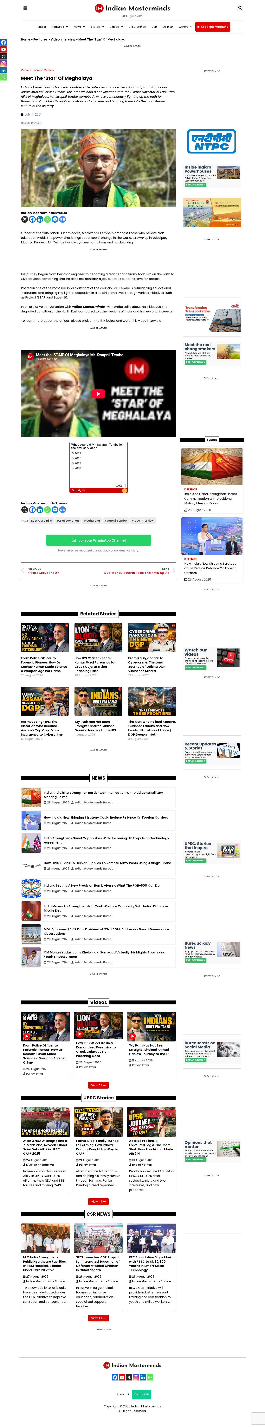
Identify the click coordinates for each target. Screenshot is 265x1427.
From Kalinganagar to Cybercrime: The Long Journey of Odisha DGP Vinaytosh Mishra (146, 664)
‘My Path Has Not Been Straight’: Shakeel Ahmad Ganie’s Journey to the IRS (95, 726)
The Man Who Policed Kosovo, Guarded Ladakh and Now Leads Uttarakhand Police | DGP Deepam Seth (152, 728)
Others (183, 27)
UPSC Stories (137, 27)
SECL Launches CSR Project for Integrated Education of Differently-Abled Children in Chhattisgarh (98, 1263)
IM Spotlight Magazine (212, 27)
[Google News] (62, 219)
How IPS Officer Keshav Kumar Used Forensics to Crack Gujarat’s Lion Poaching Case (94, 664)
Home (25, 39)
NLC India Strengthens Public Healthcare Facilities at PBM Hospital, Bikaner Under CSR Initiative (44, 1263)
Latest (42, 27)
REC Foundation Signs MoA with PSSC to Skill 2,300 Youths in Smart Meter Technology (150, 1263)
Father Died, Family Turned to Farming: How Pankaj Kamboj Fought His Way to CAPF (97, 1147)
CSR (154, 27)
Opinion (168, 27)
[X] (24, 219)
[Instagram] (136, 1377)
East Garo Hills (41, 521)
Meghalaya (92, 521)
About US (123, 1394)
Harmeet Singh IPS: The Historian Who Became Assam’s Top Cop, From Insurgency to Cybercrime (42, 728)
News (77, 27)
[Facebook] (32, 219)
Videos (114, 27)
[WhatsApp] (150, 1377)
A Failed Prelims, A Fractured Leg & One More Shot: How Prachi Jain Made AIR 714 (151, 1147)
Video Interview (63, 39)
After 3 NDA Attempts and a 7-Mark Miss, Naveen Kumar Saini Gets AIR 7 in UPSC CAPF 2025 (45, 1147)
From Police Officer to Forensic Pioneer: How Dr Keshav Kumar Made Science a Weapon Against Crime (44, 664)
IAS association (68, 521)
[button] (25, 7)
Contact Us (141, 1394)
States (95, 27)
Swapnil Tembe (116, 521)
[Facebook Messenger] (55, 219)
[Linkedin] (39, 219)
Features (58, 27)
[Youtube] (122, 1377)
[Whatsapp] (47, 219)
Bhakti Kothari (31, 123)
